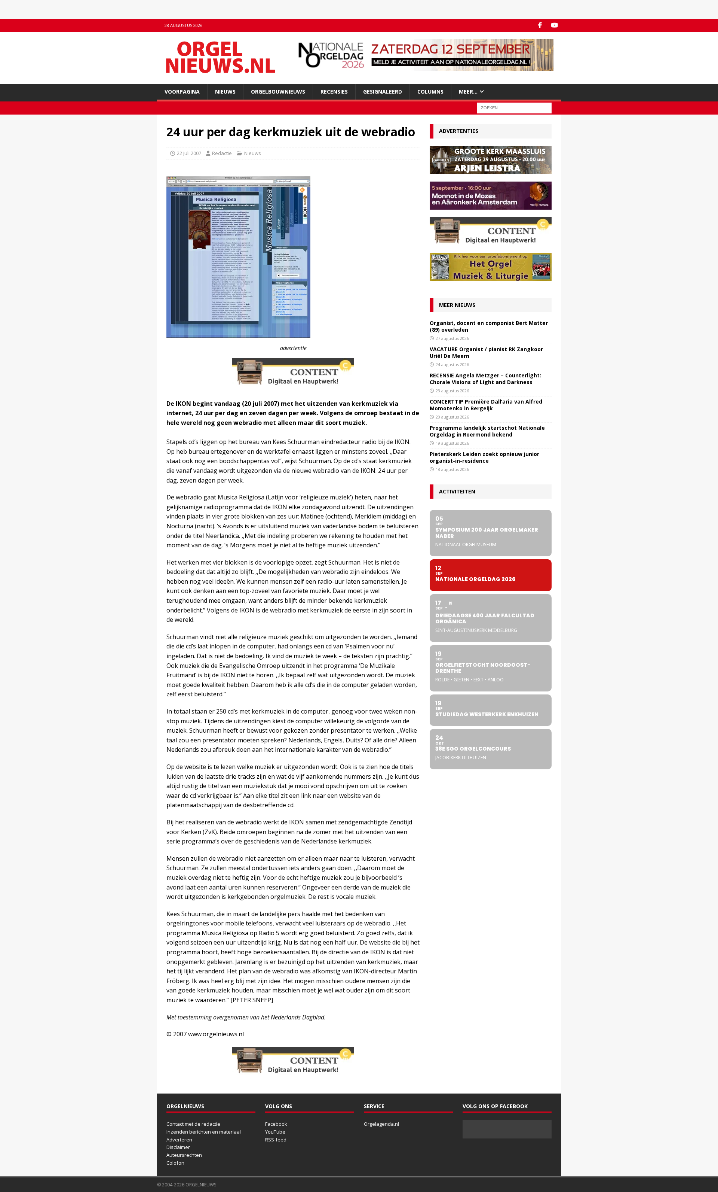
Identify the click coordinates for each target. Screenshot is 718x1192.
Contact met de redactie (193, 1123)
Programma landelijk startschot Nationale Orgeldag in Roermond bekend (487, 431)
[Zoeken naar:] (514, 107)
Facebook (276, 1123)
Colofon (175, 1162)
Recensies (334, 91)
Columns (430, 91)
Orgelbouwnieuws (278, 91)
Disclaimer (178, 1147)
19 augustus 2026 (452, 443)
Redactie (222, 153)
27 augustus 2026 (452, 338)
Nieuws (225, 91)
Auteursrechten (184, 1155)
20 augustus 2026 (452, 417)
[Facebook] (539, 25)
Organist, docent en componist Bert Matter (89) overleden (489, 326)
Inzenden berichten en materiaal (203, 1131)
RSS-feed (275, 1139)
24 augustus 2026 (452, 364)
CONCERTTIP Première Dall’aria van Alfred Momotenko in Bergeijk (486, 405)
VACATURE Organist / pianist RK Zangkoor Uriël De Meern (486, 352)
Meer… (468, 91)
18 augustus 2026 (452, 469)
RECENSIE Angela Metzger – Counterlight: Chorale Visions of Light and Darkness (485, 379)
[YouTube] (554, 25)
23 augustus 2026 (452, 390)
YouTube (275, 1131)
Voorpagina (182, 91)
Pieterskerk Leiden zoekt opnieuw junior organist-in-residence (484, 457)
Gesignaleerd (382, 91)
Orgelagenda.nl (381, 1123)
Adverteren (179, 1139)
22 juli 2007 (189, 153)
